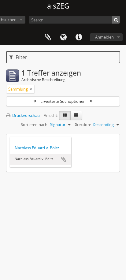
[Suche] (116, 20)
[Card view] (65, 115)
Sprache (63, 37)
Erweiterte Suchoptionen (63, 101)
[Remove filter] (31, 89)
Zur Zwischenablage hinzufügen (64, 159)
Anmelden (104, 37)
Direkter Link (78, 37)
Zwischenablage (48, 37)
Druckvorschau (25, 115)
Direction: (82, 124)
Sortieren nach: (34, 124)
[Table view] (76, 115)
